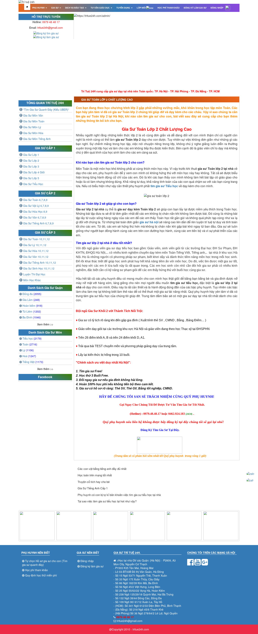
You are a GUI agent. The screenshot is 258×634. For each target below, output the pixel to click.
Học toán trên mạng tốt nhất (95, 475)
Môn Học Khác (32, 280)
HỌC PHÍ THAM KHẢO (169, 8)
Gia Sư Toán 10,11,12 (36, 239)
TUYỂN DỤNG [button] (123, 8)
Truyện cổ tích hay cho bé (94, 482)
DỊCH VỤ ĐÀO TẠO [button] (75, 8)
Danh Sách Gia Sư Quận (45, 288)
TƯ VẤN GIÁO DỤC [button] (100, 8)
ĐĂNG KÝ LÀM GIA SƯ (195, 8)
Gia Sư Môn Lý (32, 127)
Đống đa (31, 294)
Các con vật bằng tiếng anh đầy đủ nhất (102, 469)
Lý (28, 350)
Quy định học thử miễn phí (41, 575)
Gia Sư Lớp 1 (31, 155)
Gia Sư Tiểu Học (33, 184)
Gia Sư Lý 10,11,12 (34, 245)
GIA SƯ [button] (55, 8)
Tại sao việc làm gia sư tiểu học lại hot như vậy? (107, 501)
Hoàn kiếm (32, 305)
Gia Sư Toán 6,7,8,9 (35, 200)
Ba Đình (31, 317)
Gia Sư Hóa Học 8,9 (35, 211)
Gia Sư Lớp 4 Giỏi (34, 172)
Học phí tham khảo (36, 570)
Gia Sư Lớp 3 (31, 166)
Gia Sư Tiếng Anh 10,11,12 (39, 262)
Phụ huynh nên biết (35, 552)
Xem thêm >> (45, 324)
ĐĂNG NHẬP (217, 8)
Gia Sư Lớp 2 (31, 160)
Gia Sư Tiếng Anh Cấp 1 (93, 488)
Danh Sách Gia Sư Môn (45, 332)
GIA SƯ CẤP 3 (45, 232)
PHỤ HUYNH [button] (38, 8)
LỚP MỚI (141, 8)
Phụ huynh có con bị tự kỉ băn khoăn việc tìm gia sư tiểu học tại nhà (119, 495)
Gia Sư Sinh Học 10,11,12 (38, 268)
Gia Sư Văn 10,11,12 (35, 257)
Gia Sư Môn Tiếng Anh (37, 139)
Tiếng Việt (32, 362)
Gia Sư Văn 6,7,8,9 (34, 217)
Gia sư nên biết (88, 552)
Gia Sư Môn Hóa (33, 133)
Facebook (45, 377)
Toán (29, 344)
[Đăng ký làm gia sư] (46, 37)
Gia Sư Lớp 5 (31, 178)
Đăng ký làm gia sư (92, 566)
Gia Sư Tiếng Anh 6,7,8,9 (38, 223)
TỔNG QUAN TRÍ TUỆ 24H (45, 103)
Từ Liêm (31, 311)
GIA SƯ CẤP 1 (45, 148)
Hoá (29, 356)
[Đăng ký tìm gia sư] (46, 33)
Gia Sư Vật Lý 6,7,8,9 (36, 206)
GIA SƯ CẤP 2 (45, 193)
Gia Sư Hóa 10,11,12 (36, 251)
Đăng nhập (87, 561)
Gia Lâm (31, 300)
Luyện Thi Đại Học (34, 274)
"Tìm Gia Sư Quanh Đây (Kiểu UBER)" (46, 109)
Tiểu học (32, 338)
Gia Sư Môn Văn (33, 115)
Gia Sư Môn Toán (33, 121)
